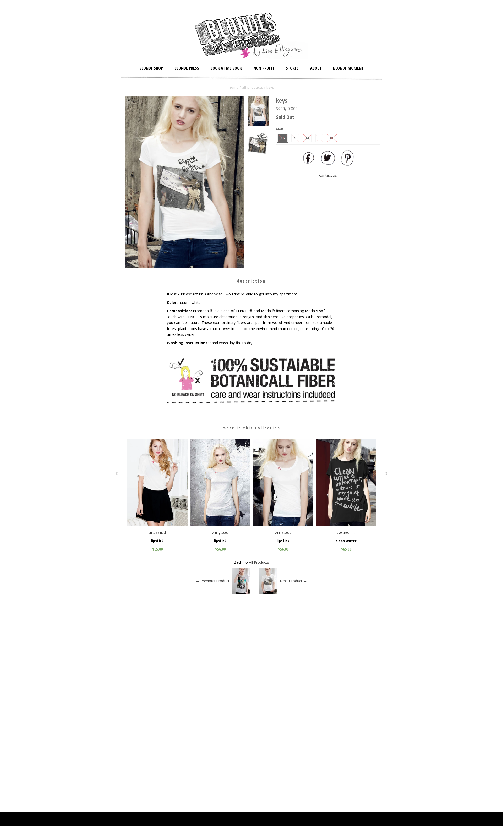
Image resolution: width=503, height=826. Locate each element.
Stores (292, 68)
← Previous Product (212, 580)
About (316, 68)
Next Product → (293, 580)
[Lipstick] (157, 524)
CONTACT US (328, 175)
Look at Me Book (226, 68)
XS (282, 138)
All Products (252, 87)
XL (332, 138)
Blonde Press (186, 68)
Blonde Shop (151, 68)
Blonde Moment (348, 68)
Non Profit (263, 68)
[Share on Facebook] (308, 164)
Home (234, 87)
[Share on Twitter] (328, 164)
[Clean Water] (346, 524)
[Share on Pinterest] (347, 164)
